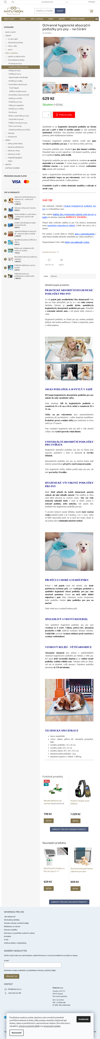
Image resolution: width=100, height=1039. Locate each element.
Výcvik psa (13, 112)
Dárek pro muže (14, 154)
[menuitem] (9, 19)
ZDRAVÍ (8, 35)
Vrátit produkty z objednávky (15, 943)
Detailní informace (49, 252)
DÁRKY (7, 140)
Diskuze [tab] (54, 276)
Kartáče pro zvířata (16, 109)
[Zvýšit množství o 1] (51, 113)
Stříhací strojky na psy (17, 91)
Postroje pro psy (15, 63)
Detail (49, 888)
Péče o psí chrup (15, 126)
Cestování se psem (16, 119)
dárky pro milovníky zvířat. (77, 242)
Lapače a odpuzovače (16, 56)
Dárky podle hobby (15, 143)
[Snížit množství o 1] (51, 116)
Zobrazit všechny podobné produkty (69, 829)
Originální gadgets (15, 157)
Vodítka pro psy (15, 74)
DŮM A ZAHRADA (11, 53)
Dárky (10, 161)
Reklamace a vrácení (12, 926)
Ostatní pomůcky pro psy (18, 67)
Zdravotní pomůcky (15, 42)
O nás (6, 939)
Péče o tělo (12, 46)
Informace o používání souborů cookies (19, 933)
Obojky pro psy (15, 70)
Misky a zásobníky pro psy (19, 116)
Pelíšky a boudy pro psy (18, 123)
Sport (10, 49)
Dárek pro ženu (14, 150)
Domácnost (12, 136)
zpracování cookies (51, 1026)
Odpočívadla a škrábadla (18, 77)
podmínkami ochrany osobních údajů (41, 970)
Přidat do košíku (65, 115)
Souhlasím (84, 1019)
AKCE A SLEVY (10, 32)
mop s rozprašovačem (84, 234)
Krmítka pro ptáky (16, 81)
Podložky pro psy (15, 102)
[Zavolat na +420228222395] (8, 2)
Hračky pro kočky (15, 98)
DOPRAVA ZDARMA (12, 168)
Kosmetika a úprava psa (18, 84)
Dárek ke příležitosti (16, 147)
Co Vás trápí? (13, 39)
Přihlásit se (11, 976)
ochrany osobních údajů (28, 1026)
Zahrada (11, 133)
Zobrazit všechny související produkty (69, 902)
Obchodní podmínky (12, 920)
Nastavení (16, 1032)
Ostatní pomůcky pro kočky (19, 129)
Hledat (60, 11)
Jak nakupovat (47, 2)
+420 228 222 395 (14, 993)
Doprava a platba (10, 929)
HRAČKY (8, 164)
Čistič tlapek (14, 88)
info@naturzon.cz (15, 989)
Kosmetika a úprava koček (19, 95)
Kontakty (7, 936)
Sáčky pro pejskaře (16, 105)
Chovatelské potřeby (16, 60)
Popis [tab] (46, 276)
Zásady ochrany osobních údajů (16, 923)
